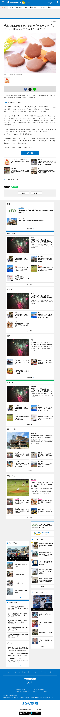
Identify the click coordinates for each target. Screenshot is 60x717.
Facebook (48, 3)
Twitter (51, 3)
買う (26, 7)
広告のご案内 (45, 691)
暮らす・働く (33, 7)
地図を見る (30, 153)
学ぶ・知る (42, 7)
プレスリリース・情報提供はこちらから (37, 689)
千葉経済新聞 (14, 2)
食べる (11, 7)
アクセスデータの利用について (22, 691)
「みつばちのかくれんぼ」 (14, 102)
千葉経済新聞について (20, 689)
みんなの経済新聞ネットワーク (30, 703)
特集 (49, 7)
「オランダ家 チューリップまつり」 (15, 179)
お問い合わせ (35, 691)
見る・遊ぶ (19, 7)
